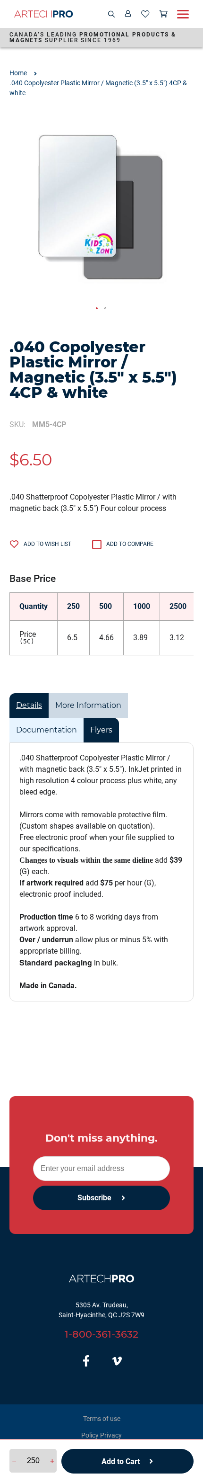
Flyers (101, 729)
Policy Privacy (101, 1435)
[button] (97, 309)
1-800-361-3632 (101, 1334)
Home (18, 73)
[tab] (29, 705)
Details (29, 705)
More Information (88, 705)
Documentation (46, 729)
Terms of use (101, 1418)
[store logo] (43, 14)
